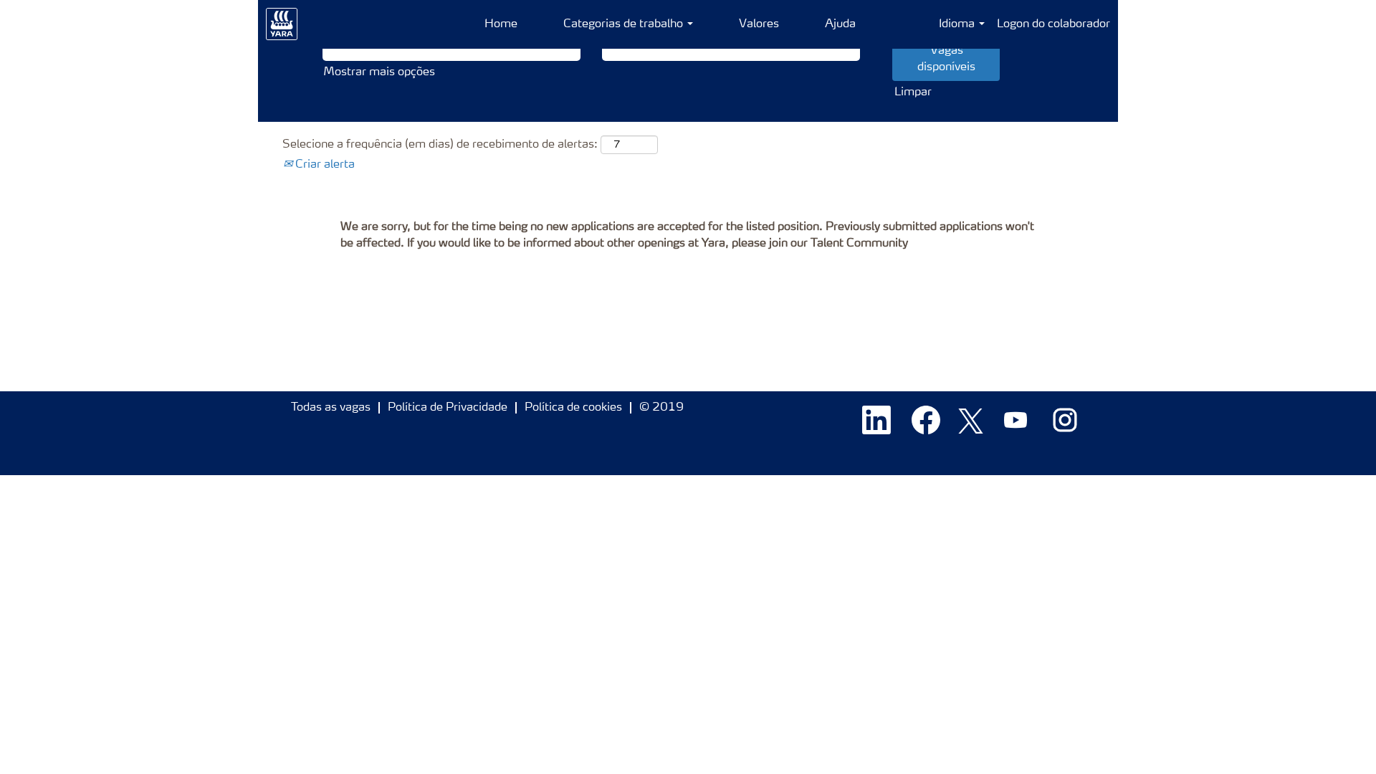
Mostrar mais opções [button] (379, 72)
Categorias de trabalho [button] (624, 24)
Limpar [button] (913, 92)
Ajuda (840, 24)
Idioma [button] (958, 24)
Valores (759, 24)
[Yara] (282, 24)
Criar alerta (323, 165)
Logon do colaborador (1053, 24)
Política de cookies (573, 408)
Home (500, 24)
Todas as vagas (331, 408)
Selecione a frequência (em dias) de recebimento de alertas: (440, 144)
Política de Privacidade (447, 408)
